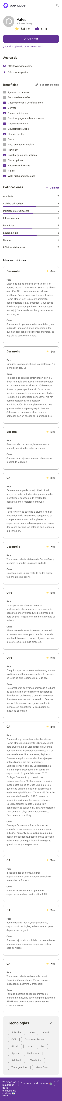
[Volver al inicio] (14, 5)
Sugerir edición (49, 84)
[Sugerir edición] (52, 1023)
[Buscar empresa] (57, 5)
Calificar (33, 38)
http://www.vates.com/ (19, 66)
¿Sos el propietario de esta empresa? (23, 46)
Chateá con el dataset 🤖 (36, 1083)
